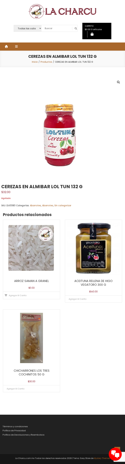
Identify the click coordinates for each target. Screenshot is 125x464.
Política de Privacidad (14, 430)
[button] (118, 82)
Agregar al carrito (77, 299)
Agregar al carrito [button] (18, 295)
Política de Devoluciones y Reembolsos (23, 434)
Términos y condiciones (15, 426)
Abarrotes (35, 205)
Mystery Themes (102, 458)
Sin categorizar (62, 205)
